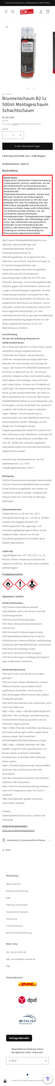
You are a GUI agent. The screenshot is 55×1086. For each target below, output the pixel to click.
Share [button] (8, 849)
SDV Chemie (22, 1080)
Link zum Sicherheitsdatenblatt (18, 830)
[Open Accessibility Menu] (47, 1078)
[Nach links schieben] (20, 88)
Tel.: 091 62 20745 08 (16, 952)
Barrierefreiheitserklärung (19, 932)
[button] (6, 11)
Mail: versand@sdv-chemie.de (20, 959)
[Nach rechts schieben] (34, 88)
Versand (15, 124)
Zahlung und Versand (16, 904)
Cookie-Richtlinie (14, 925)
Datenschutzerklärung (17, 890)
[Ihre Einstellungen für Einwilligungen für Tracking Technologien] (5, 1081)
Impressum (11, 918)
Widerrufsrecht (13, 884)
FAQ (8, 966)
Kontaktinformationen (17, 911)
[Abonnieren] (45, 1060)
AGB (8, 897)
